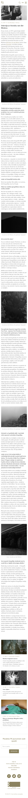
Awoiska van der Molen (12, 42)
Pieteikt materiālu (14, 767)
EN (23, 2)
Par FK (14, 762)
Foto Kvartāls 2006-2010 (14, 763)
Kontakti (14, 769)
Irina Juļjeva (6, 689)
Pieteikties (14, 751)
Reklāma (14, 765)
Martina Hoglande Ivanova (10, 658)
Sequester (8, 44)
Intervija (17, 22)
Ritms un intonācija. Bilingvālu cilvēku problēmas (13, 719)
